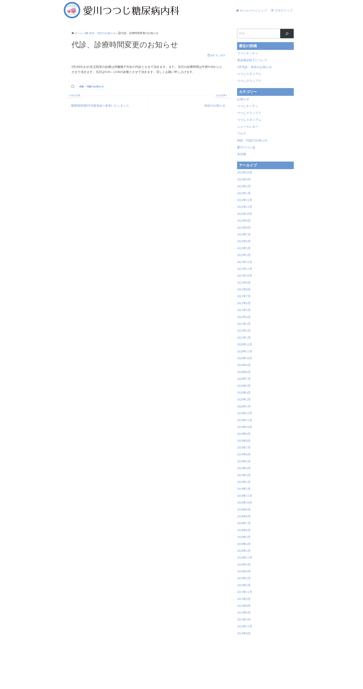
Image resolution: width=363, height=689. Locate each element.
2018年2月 (244, 550)
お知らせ (243, 99)
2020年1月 (244, 406)
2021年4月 (244, 317)
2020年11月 (244, 351)
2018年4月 (244, 544)
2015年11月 (244, 592)
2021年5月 (244, 310)
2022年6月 (244, 241)
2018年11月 (244, 495)
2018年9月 (244, 509)
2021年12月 (244, 262)
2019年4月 (244, 468)
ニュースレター (247, 126)
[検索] (287, 33)
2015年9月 (244, 599)
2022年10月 (244, 213)
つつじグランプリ (249, 80)
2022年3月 (244, 255)
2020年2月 (244, 399)
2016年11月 (244, 557)
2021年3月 (244, 323)
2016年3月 (244, 578)
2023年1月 (244, 193)
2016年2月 (244, 585)
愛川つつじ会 (246, 147)
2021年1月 (244, 337)
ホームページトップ (253, 10)
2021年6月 (244, 303)
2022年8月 (244, 227)
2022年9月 (244, 220)
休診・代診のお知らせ (91, 86)
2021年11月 (244, 268)
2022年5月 (244, 248)
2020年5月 (244, 385)
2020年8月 (244, 372)
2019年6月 (244, 454)
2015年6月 (244, 612)
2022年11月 (244, 206)
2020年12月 (244, 344)
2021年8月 (244, 289)
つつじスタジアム (249, 73)
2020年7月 (244, 378)
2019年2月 (244, 482)
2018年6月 (244, 530)
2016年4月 (244, 571)
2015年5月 (244, 619)
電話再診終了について (252, 60)
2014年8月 (244, 633)
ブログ (241, 133)
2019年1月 (244, 488)
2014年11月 (244, 626)
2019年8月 (244, 440)
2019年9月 (244, 433)
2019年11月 (244, 420)
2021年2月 (244, 330)
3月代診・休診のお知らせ (254, 67)
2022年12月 (244, 200)
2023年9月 (244, 179)
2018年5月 (244, 537)
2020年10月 (244, 358)
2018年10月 (244, 502)
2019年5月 (244, 461)
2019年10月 (244, 427)
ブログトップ (284, 10)
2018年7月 (244, 523)
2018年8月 (244, 516)
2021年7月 (244, 296)
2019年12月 (244, 413)
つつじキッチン (247, 53)
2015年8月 (244, 605)
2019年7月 (244, 447)
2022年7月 (244, 234)
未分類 (241, 154)
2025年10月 (244, 172)
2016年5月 (244, 564)
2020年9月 (244, 365)
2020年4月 (244, 392)
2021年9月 (244, 282)
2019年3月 (244, 475)
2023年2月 (244, 186)
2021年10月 (244, 275)
